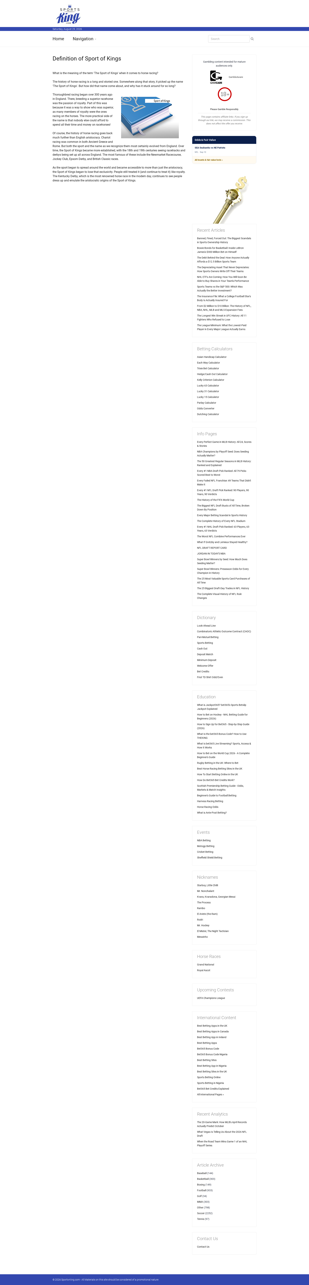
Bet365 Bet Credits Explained (213, 1088)
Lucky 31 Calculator (208, 391)
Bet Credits (203, 671)
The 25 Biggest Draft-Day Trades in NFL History (223, 588)
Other (200, 1207)
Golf (199, 1196)
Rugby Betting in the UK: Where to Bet (217, 762)
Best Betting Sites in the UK (212, 1071)
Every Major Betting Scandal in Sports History (222, 515)
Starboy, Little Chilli (207, 885)
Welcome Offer (205, 665)
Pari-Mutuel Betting (208, 637)
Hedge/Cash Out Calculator (212, 374)
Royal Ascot (203, 970)
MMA (200, 1201)
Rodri (200, 919)
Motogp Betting (205, 846)
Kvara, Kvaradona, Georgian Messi (216, 896)
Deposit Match (205, 654)
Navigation (83, 38)
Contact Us (203, 1246)
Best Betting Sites (207, 1060)
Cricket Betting (205, 851)
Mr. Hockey (203, 925)
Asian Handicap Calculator (212, 357)
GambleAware (236, 77)
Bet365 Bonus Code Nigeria (212, 1054)
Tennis (200, 1219)
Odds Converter (205, 408)
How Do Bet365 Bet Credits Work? (216, 780)
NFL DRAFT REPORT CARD (212, 547)
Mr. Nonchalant (205, 891)
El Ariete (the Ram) (207, 913)
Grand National (205, 964)
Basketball (203, 1178)
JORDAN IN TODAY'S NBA (211, 553)
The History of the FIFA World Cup (215, 499)
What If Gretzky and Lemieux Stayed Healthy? (222, 542)
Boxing (201, 1184)
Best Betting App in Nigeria (212, 1065)
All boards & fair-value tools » (209, 160)
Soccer (201, 1213)
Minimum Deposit (206, 660)
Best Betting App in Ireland (211, 1037)
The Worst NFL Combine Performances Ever (221, 536)
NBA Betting (204, 840)
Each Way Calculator (208, 362)
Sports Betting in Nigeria (210, 1083)
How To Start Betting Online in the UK (217, 774)
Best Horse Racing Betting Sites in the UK (219, 768)
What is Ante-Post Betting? (212, 812)
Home (58, 38)
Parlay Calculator (206, 402)
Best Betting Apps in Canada (213, 1031)
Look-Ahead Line (206, 625)
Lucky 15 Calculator (208, 397)
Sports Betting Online (208, 1077)
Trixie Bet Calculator (208, 368)
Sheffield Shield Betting (209, 857)
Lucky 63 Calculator (208, 385)
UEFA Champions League (211, 998)
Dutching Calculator (208, 414)
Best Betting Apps (207, 1042)
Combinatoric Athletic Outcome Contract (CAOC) (224, 631)
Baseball (202, 1173)
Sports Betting (205, 642)
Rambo (201, 908)
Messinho (202, 936)
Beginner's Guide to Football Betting (216, 795)
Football (201, 1190)
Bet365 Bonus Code (208, 1048)
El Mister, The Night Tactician (213, 931)
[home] (69, 14)
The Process (204, 902)
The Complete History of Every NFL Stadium (221, 521)
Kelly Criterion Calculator (210, 379)
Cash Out (202, 648)
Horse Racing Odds (207, 806)
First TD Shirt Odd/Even (210, 677)
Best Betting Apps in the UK (212, 1025)
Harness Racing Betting (210, 801)
